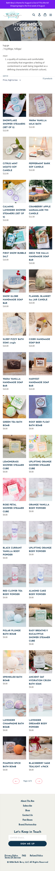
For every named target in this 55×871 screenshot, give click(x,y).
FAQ (24, 856)
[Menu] (50, 15)
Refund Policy (36, 856)
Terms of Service (13, 858)
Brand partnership (27, 825)
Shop (27, 810)
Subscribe (27, 806)
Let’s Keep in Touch (27, 831)
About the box (27, 801)
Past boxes (27, 820)
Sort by (5, 76)
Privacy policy (11, 856)
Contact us (27, 815)
